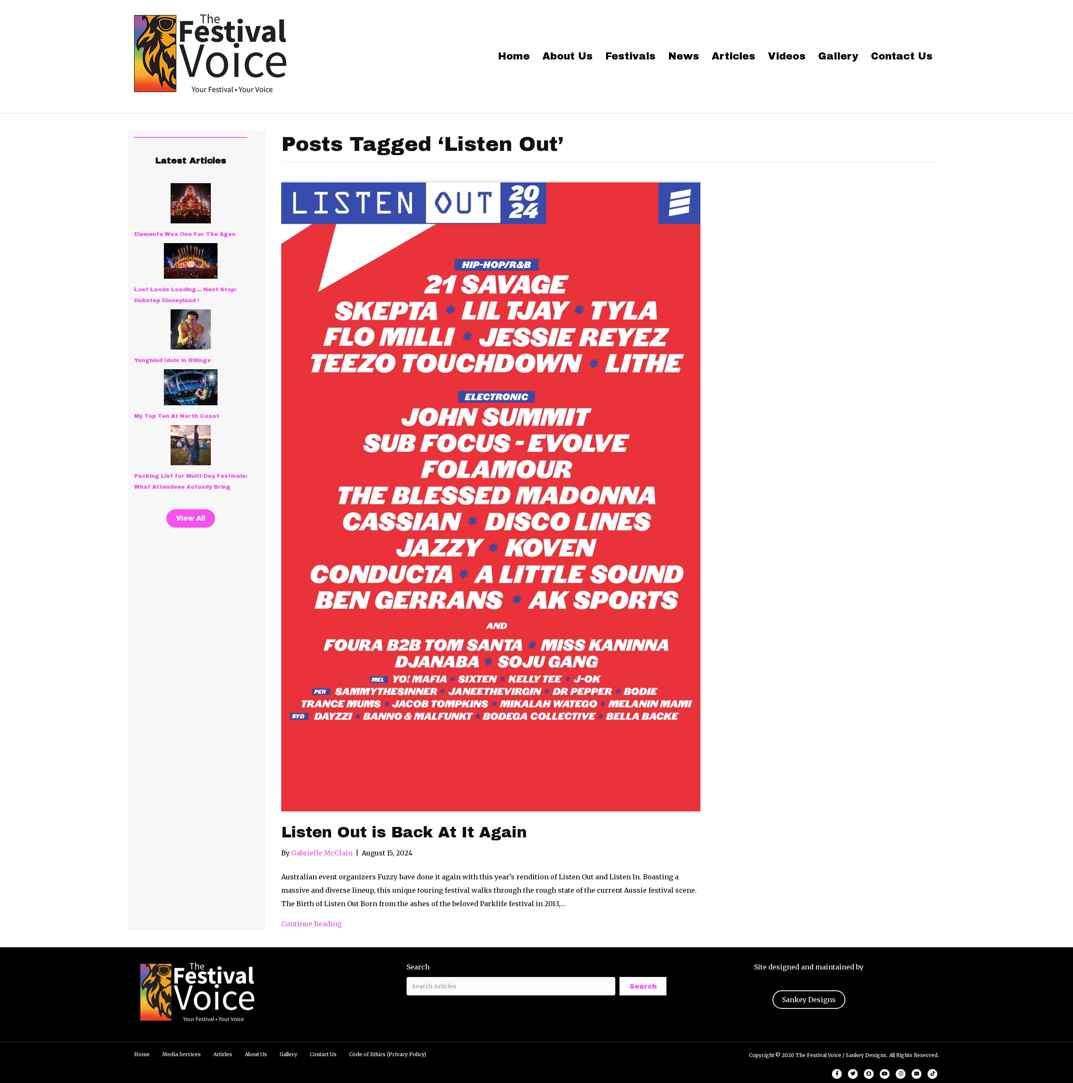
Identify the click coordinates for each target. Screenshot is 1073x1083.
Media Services (181, 1054)
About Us (567, 56)
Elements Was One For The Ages (185, 234)
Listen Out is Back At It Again (404, 832)
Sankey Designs (809, 999)
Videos (787, 56)
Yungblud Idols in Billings (172, 360)
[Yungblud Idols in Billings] (191, 329)
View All (190, 518)
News (683, 56)
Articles (733, 56)
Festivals (630, 56)
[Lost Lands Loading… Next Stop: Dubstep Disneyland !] (191, 261)
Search (418, 967)
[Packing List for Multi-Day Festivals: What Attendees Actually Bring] (191, 445)
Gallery (838, 56)
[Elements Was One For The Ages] (191, 203)
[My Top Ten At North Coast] (191, 387)
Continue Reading (311, 924)
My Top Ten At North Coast (176, 416)
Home (514, 56)
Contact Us (902, 56)
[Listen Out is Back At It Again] (490, 494)
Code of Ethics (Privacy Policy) (387, 1054)
